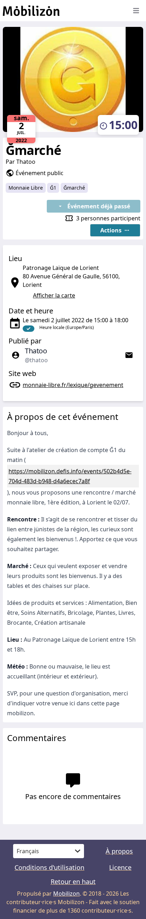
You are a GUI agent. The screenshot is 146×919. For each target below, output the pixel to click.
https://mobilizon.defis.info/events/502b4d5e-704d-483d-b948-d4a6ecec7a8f (70, 476)
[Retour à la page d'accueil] (62, 10)
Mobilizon (66, 893)
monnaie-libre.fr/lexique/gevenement (73, 385)
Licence (120, 867)
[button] (115, 230)
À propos (119, 851)
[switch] (28, 328)
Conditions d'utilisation (49, 867)
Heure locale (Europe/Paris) (66, 327)
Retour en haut (73, 881)
